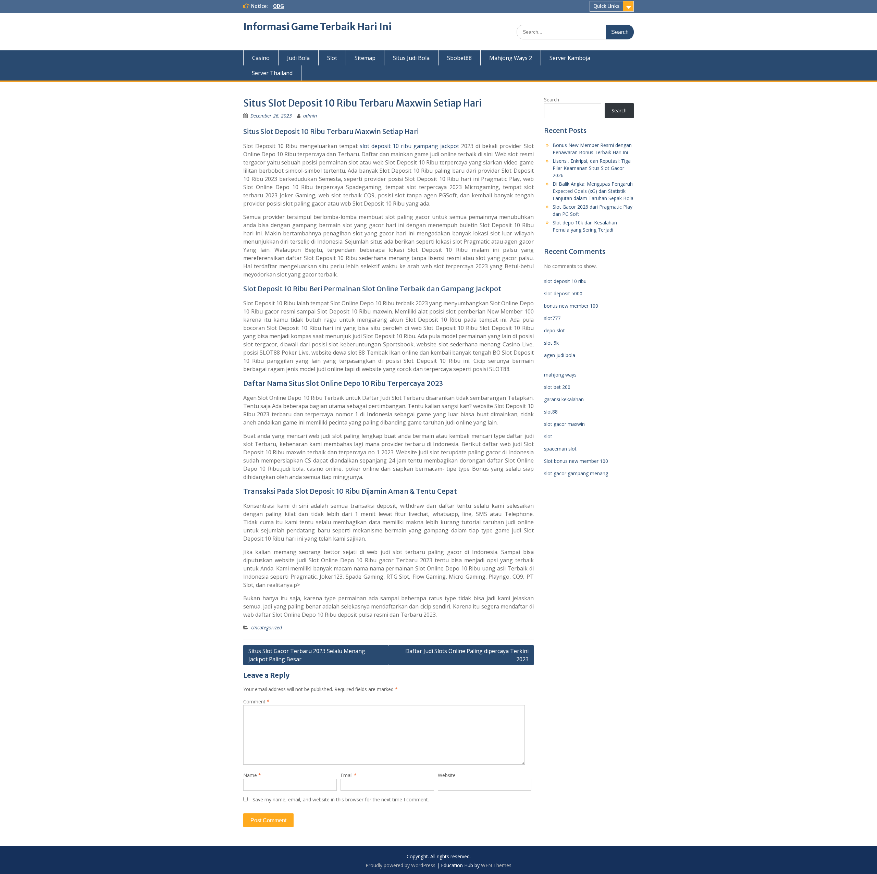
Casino (261, 58)
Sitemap (365, 58)
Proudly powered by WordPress (400, 865)
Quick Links (606, 6)
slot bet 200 (557, 387)
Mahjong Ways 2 (510, 58)
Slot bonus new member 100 (576, 461)
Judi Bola (298, 58)
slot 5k (551, 343)
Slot (332, 58)
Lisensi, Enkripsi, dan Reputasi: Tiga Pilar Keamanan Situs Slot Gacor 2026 (592, 168)
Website (447, 775)
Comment (256, 701)
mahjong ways (560, 374)
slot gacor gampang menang (576, 473)
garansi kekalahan (564, 399)
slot (548, 436)
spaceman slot (560, 448)
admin (310, 115)
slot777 (552, 318)
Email (349, 775)
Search (551, 99)
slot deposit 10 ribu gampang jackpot (409, 146)
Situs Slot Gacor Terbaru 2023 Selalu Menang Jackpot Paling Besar (306, 655)
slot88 (551, 411)
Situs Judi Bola (411, 58)
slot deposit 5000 (563, 293)
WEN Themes (496, 865)
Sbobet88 (459, 58)
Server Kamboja (569, 58)
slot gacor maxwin (564, 424)
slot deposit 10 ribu (565, 281)
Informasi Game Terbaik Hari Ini (317, 27)
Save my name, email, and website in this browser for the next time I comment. (340, 799)
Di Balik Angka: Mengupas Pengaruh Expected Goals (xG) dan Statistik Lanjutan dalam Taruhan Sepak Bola (593, 191)
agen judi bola (559, 355)
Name (252, 775)
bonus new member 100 (571, 306)
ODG (278, 6)
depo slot (554, 330)
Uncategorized (266, 627)
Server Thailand (272, 73)
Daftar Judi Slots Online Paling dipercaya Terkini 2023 (467, 655)
